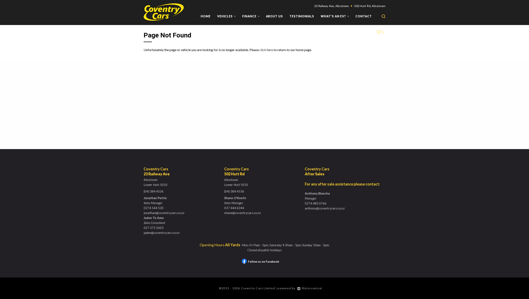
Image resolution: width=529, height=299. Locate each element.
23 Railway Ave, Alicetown (331, 6)
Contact (363, 16)
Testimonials (302, 16)
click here (266, 50)
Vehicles (225, 16)
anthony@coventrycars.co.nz (325, 208)
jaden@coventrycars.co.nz (162, 232)
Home (206, 16)
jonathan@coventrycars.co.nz (164, 213)
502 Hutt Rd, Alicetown (369, 6)
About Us (274, 16)
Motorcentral (312, 288)
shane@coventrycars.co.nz (242, 213)
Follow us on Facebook (263, 261)
